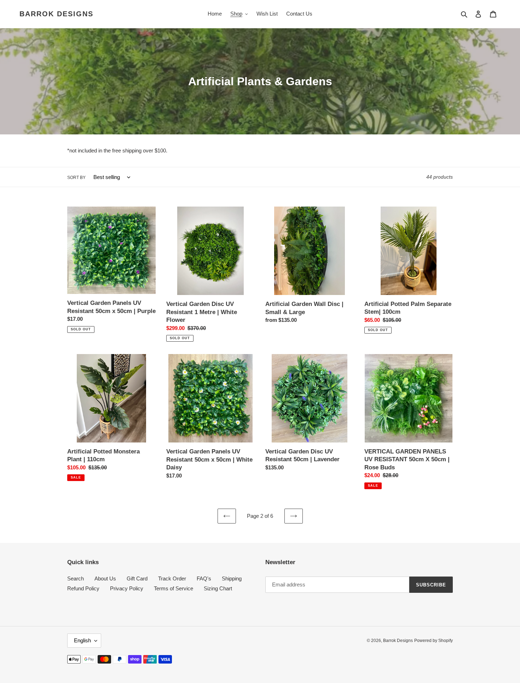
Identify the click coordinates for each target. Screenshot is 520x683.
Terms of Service (173, 588)
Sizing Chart (218, 588)
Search (75, 578)
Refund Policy (83, 588)
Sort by (76, 177)
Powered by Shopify (433, 640)
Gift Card (137, 578)
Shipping (232, 578)
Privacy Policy (126, 588)
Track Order (172, 578)
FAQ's (204, 578)
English (82, 640)
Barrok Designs (56, 14)
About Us (105, 578)
